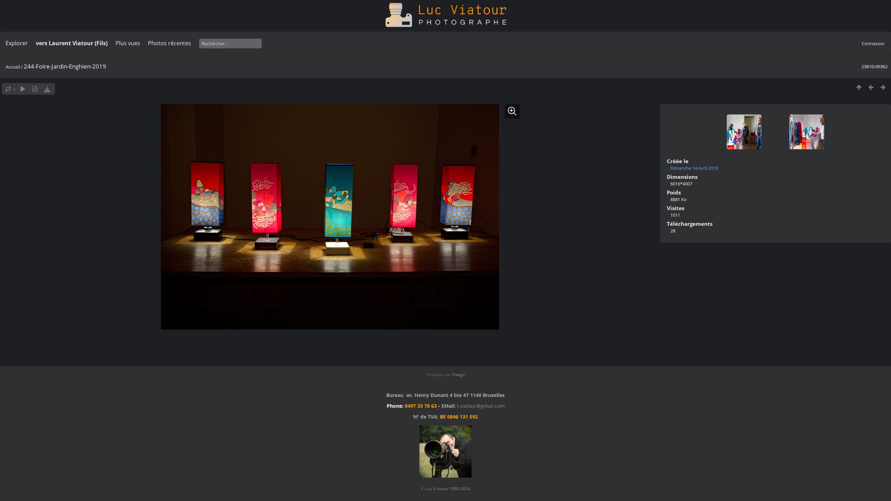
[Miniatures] (859, 87)
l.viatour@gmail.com (481, 406)
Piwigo (458, 374)
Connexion (873, 43)
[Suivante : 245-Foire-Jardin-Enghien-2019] (883, 87)
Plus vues (128, 43)
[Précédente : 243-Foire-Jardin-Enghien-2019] (871, 87)
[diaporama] (23, 89)
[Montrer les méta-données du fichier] (35, 89)
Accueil (13, 67)
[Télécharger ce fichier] (47, 89)
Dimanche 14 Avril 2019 (694, 168)
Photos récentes (169, 43)
